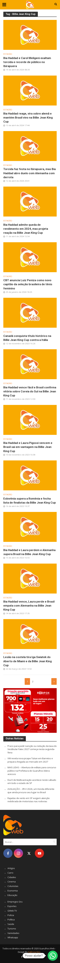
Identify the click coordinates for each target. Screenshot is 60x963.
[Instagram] (18, 853)
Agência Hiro (34, 952)
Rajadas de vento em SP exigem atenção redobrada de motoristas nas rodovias (29, 800)
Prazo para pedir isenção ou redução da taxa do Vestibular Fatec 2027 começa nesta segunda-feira (32, 749)
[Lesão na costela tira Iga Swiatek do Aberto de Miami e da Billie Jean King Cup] (30, 633)
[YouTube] (39, 853)
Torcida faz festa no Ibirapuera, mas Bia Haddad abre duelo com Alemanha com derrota (29, 173)
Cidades (12, 877)
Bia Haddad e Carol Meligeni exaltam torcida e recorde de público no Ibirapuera (27, 62)
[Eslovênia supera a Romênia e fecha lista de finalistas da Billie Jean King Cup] (30, 475)
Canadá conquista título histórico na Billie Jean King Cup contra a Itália (27, 338)
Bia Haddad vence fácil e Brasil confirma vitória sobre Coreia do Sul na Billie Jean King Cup (29, 391)
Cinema (12, 881)
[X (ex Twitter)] (29, 853)
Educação (12, 895)
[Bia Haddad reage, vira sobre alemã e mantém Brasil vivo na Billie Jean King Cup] (30, 90)
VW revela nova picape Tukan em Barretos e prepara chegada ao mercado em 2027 (30, 760)
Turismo (12, 928)
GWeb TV (12, 910)
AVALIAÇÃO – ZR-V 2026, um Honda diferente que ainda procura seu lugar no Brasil (31, 790)
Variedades (13, 933)
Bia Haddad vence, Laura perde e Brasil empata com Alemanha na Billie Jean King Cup (28, 605)
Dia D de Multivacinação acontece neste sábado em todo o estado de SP (32, 781)
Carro (10, 872)
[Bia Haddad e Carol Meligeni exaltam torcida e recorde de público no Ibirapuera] (30, 34)
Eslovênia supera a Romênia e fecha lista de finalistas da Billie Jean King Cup (29, 500)
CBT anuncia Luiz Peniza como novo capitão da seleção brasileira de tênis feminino (27, 284)
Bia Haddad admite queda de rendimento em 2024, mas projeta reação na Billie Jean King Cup (25, 228)
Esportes (12, 906)
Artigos (11, 868)
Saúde (11, 924)
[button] (53, 956)
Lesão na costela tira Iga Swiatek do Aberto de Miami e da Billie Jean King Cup (27, 661)
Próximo (54, 681)
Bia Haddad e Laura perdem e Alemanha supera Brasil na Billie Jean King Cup (29, 552)
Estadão (7, 54)
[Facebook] (7, 853)
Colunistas (13, 886)
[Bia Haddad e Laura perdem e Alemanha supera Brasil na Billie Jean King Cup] (30, 526)
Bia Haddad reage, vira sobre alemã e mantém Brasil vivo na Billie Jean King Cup (28, 117)
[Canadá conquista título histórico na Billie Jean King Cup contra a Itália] (30, 312)
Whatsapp (13, 937)
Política (11, 919)
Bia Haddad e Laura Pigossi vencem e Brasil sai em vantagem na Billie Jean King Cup (27, 447)
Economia (13, 890)
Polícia (11, 915)
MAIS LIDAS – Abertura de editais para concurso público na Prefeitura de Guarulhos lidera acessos (32, 771)
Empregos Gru (15, 901)
